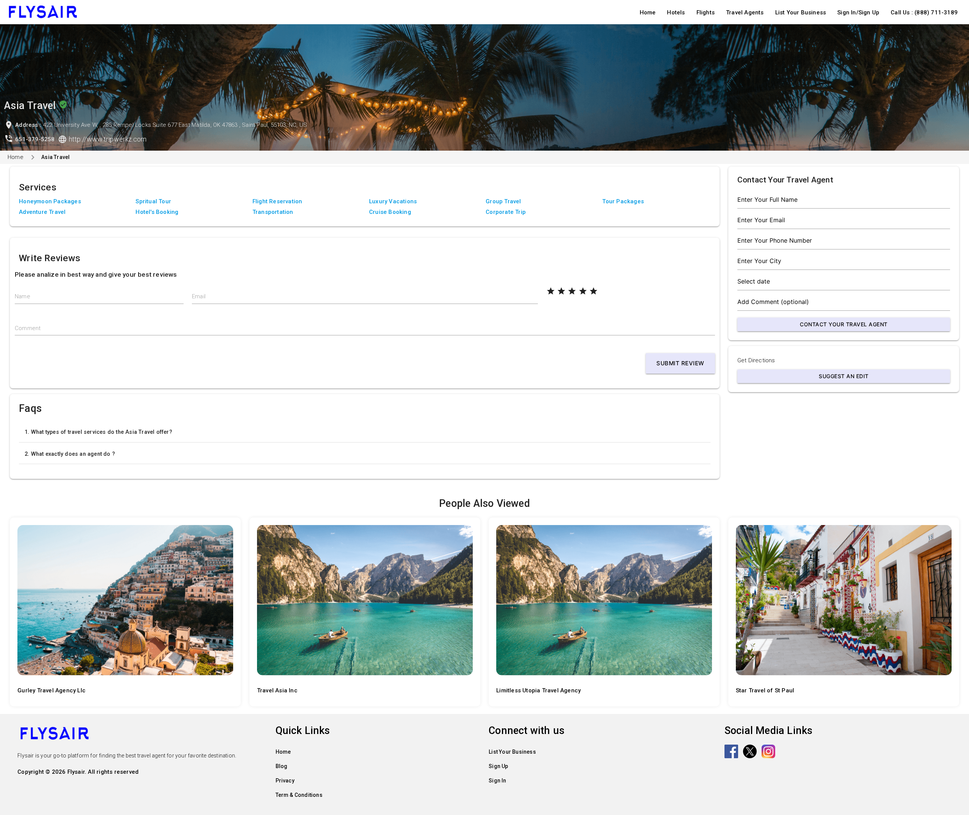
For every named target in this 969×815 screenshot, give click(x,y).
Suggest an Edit (844, 376)
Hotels (676, 12)
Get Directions (756, 360)
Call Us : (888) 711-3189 (924, 12)
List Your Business (800, 12)
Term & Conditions (299, 795)
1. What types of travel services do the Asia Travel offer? (98, 432)
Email (199, 296)
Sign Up (498, 766)
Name (22, 296)
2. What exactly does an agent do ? (70, 454)
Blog (282, 766)
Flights (705, 12)
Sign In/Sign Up (858, 12)
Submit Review (680, 363)
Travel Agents (745, 12)
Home (648, 12)
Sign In (497, 781)
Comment (28, 328)
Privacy (285, 781)
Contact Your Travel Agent (844, 324)
